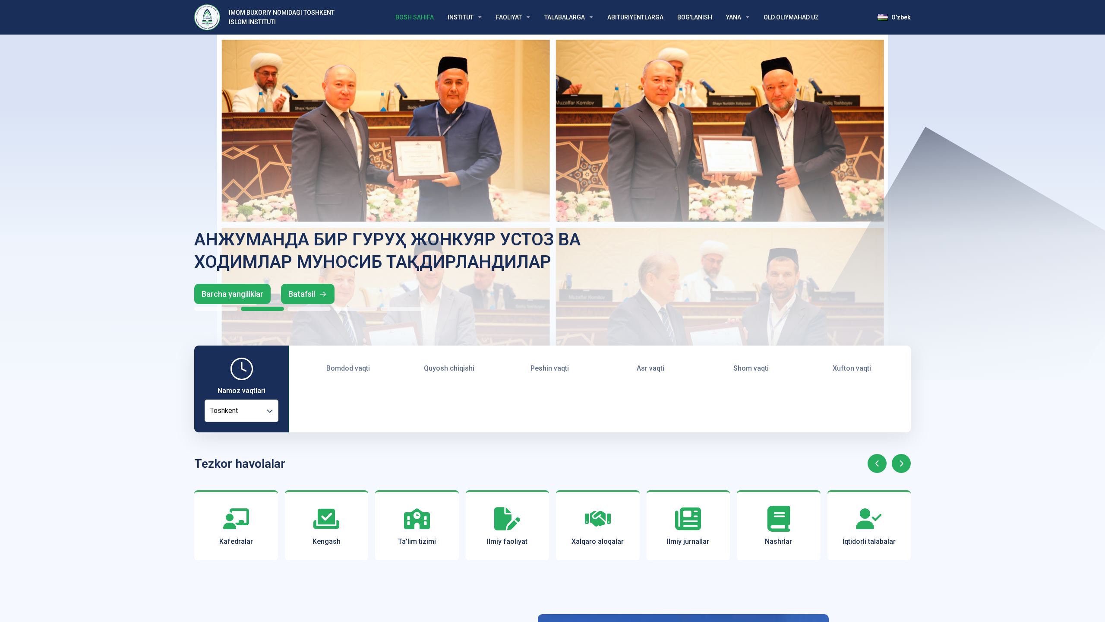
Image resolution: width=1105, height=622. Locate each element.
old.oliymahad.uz (791, 17)
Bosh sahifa (414, 17)
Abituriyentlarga (635, 17)
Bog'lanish (694, 17)
